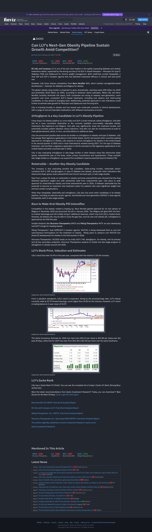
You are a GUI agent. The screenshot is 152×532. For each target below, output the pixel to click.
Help (144, 24)
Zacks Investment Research (43, 426)
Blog (66, 522)
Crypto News (99, 32)
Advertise (47, 522)
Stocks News (77, 32)
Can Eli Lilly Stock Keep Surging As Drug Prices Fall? (55, 470)
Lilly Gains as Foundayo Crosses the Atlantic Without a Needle (59, 490)
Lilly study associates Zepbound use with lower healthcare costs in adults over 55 (65, 477)
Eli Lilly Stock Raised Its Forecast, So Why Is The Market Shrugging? (61, 504)
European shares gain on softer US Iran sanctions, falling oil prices (60, 501)
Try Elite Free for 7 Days (111, 14)
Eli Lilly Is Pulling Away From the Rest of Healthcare (55, 493)
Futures (53, 24)
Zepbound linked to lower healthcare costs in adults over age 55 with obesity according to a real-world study (74, 483)
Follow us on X (85, 522)
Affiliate (39, 522)
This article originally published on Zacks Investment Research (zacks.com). (63, 422)
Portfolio (73, 24)
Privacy (76, 522)
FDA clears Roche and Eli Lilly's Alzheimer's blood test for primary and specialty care (66, 510)
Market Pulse (65, 32)
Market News (53, 32)
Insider (46, 24)
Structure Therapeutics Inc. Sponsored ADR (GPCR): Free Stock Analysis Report (65, 418)
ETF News (88, 32)
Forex (60, 24)
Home (6, 24)
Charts (27, 24)
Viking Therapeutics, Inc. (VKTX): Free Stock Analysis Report (57, 413)
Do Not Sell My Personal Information (103, 522)
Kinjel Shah (37, 55)
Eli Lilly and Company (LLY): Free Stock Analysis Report (55, 408)
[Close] (149, 14)
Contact (60, 522)
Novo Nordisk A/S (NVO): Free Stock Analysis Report (53, 402)
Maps (20, 24)
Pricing (137, 24)
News (33, 24)
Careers (53, 522)
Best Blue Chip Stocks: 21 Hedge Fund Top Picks (54, 498)
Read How (94, 28)
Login (133, 19)
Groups (39, 24)
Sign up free (143, 19)
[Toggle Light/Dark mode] (125, 19)
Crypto (66, 24)
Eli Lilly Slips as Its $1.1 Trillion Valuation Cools (54, 507)
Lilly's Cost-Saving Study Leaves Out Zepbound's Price (56, 467)
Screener (14, 24)
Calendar (82, 24)
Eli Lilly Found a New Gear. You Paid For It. (52, 496)
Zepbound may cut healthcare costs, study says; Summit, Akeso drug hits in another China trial (69, 487)
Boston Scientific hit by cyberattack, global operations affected (59, 480)
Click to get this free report (67, 394)
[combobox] (51, 19)
